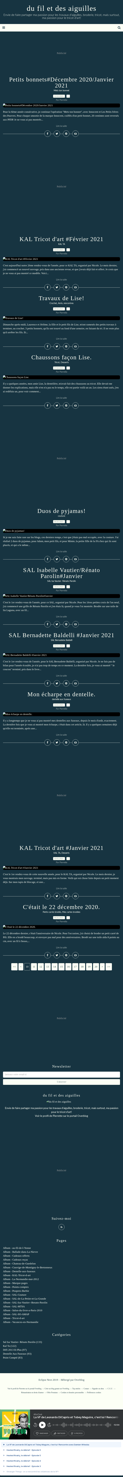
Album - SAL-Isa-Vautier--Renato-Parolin (25, 1302)
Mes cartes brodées (71, 912)
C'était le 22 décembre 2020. (61, 907)
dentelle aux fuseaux (61, 699)
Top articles (76, 1389)
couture (61, 516)
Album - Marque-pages (15, 1283)
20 (96, 966)
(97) (15, 1349)
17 (75, 966)
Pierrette (58, 1116)
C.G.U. (110, 1389)
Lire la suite (61, 126)
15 (61, 966)
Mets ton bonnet (61, 91)
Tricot (57, 362)
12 (40, 966)
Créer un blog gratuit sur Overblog (57, 1389)
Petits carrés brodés (52, 912)
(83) (12, 1357)
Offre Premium (52, 1392)
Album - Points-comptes (16, 1287)
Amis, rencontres (66, 303)
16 (68, 966)
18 (82, 966)
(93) (17, 1353)
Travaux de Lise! (61, 298)
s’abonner (43, 1433)
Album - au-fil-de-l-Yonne (17, 1248)
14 (54, 966)
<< (14, 966)
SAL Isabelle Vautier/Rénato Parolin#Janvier (61, 573)
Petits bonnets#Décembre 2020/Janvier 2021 (61, 82)
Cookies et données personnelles (72, 1392)
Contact (86, 1389)
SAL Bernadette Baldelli (61, 640)
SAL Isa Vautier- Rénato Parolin (61, 581)
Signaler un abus (98, 1389)
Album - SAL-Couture (14, 1294)
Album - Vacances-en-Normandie (20, 1322)
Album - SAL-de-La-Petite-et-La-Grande (24, 1298)
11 (34, 966)
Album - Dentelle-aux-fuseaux (19, 1271)
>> (108, 966)
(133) (22, 1342)
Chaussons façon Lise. (61, 357)
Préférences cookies (94, 1392)
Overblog (79, 1379)
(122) (9, 1346)
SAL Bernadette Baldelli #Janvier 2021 (61, 635)
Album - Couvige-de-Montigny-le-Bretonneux (27, 1267)
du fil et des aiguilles (61, 8)
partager (61, 1433)
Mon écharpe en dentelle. (61, 694)
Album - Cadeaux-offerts (16, 1255)
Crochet (53, 303)
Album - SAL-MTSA (14, 1306)
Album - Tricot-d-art (14, 1318)
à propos (78, 1433)
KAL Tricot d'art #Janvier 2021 (62, 847)
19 (89, 966)
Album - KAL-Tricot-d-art (17, 1275)
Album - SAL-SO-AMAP (16, 1314)
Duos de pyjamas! (61, 511)
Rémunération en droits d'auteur (32, 1392)
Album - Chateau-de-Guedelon (19, 1263)
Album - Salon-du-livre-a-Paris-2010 (22, 1310)
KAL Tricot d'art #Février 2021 (62, 239)
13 (47, 966)
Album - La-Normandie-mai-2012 (21, 1279)
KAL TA (61, 244)
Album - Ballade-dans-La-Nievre (20, 1251)
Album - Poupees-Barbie (16, 1290)
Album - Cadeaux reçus (15, 1259)
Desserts (65, 362)
